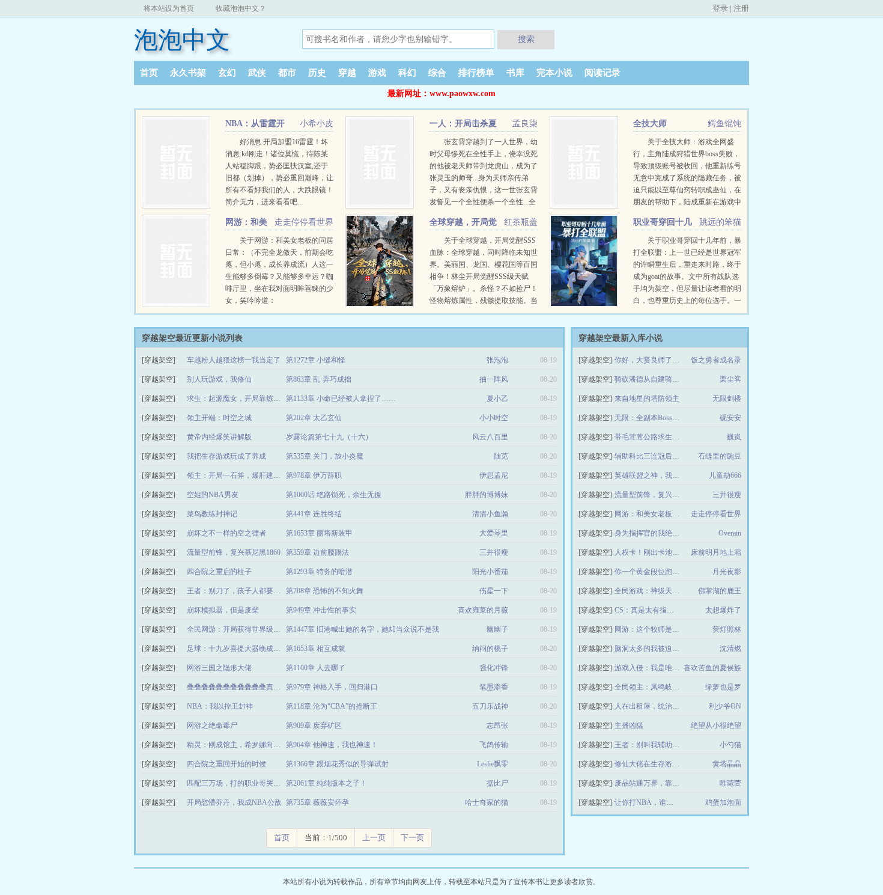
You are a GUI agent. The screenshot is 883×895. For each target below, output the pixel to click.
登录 (720, 8)
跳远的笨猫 (720, 222)
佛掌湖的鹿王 (719, 591)
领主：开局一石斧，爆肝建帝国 (237, 475)
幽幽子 (497, 629)
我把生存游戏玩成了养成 (226, 456)
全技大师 (650, 123)
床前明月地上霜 (716, 552)
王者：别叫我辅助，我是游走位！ (668, 745)
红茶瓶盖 (521, 222)
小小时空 (493, 418)
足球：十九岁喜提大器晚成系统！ (241, 648)
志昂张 (497, 725)
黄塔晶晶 (726, 764)
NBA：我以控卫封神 (220, 706)
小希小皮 (316, 123)
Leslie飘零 (492, 764)
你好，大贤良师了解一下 (654, 360)
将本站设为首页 (169, 8)
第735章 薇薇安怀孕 (317, 802)
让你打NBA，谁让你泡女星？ (661, 802)
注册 (741, 8)
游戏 (377, 73)
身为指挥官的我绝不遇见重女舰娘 (668, 533)
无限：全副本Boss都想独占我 (661, 418)
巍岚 (734, 437)
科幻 (407, 73)
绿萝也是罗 (723, 687)
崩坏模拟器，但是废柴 (223, 610)
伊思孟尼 (493, 475)
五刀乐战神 (490, 706)
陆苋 (501, 456)
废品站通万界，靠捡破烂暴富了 (664, 783)
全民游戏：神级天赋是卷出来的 (664, 591)
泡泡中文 (182, 39)
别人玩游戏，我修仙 (219, 379)
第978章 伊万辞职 (314, 475)
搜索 (526, 39)
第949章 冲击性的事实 (321, 610)
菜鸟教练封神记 (212, 514)
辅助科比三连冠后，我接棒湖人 (664, 456)
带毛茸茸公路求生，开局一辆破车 (668, 437)
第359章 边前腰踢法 (317, 552)
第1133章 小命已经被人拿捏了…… (341, 398)
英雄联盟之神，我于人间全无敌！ (668, 475)
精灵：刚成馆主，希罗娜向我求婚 (241, 745)
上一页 (374, 837)
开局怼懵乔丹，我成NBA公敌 (234, 802)
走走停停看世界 (304, 222)
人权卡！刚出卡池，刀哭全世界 (664, 552)
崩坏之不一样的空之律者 (226, 533)
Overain (729, 533)
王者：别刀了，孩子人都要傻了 (237, 591)
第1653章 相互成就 (315, 648)
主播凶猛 (628, 725)
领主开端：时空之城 (219, 418)
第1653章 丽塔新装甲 (319, 533)
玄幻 (227, 73)
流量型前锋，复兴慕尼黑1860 (234, 552)
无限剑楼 (726, 398)
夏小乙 (497, 398)
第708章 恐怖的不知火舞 (324, 591)
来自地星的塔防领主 (646, 398)
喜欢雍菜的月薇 (483, 610)
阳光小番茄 (490, 571)
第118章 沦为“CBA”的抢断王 (331, 706)
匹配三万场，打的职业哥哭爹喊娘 (241, 783)
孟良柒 (525, 123)
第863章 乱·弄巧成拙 (318, 379)
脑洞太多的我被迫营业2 (652, 648)
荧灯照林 (726, 629)
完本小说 (554, 73)
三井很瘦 (493, 552)
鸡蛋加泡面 (723, 802)
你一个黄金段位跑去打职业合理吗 (668, 571)
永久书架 (188, 73)
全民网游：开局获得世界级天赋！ (241, 629)
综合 (437, 73)
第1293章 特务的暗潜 (319, 571)
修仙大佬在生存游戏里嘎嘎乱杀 (664, 764)
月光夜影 (726, 571)
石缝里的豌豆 (719, 456)
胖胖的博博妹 (486, 494)
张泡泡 (497, 360)
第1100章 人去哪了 (315, 668)
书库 (515, 73)
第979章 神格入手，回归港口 (332, 687)
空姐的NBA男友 (212, 494)
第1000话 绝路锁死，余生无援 (333, 494)
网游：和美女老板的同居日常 (661, 514)
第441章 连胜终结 (314, 514)
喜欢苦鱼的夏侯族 (712, 668)
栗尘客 (730, 379)
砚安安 (730, 418)
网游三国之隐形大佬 (219, 668)
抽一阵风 (493, 379)
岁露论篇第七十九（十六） (329, 437)
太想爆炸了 (723, 610)
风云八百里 (490, 437)
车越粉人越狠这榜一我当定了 (234, 360)
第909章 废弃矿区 (314, 725)
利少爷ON (725, 706)
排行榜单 (476, 73)
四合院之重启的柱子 (219, 571)
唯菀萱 (730, 783)
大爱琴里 (493, 533)
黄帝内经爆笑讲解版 (219, 437)
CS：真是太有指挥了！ (651, 610)
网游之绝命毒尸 (212, 725)
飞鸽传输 (493, 745)
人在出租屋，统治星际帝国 (657, 706)
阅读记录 (602, 73)
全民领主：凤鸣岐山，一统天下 (664, 687)
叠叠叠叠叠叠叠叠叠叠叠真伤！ (237, 687)
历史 (317, 73)
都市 (287, 73)
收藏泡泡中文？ (241, 8)
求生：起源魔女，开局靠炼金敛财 (241, 398)
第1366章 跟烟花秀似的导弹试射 (337, 764)
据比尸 (497, 783)
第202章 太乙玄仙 (314, 418)
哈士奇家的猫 (486, 802)
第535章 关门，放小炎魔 (324, 456)
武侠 (257, 73)
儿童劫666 (725, 475)
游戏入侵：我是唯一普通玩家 (661, 668)
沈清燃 (730, 648)
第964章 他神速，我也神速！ (332, 745)
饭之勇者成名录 (716, 360)
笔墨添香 (493, 687)
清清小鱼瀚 (490, 514)
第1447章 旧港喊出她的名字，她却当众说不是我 (362, 629)
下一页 (412, 837)
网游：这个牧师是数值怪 (654, 629)
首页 (149, 73)
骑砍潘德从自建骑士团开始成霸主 (668, 379)
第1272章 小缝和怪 (315, 360)
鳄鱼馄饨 (724, 123)
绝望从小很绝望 (716, 725)
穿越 (347, 73)
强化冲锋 (493, 668)
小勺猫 (730, 745)
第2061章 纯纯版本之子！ (326, 783)
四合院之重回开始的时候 (226, 764)
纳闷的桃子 (490, 648)
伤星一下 (493, 591)
